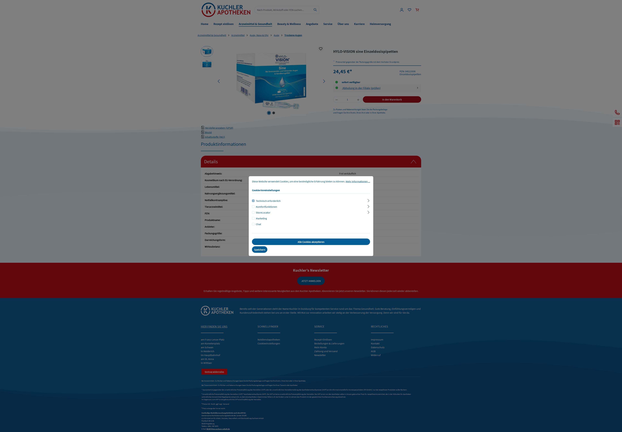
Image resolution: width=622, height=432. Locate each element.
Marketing (261, 218)
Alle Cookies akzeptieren (311, 241)
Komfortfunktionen (266, 206)
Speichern (259, 249)
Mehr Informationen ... (358, 181)
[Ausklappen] (368, 200)
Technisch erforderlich (268, 200)
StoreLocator (263, 212)
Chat (258, 224)
